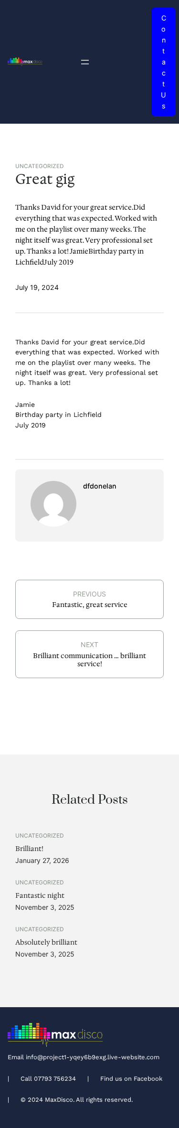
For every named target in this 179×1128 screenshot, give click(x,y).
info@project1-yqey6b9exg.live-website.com (92, 1057)
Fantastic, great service (89, 604)
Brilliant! (29, 849)
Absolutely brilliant (46, 942)
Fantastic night (39, 896)
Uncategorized (39, 166)
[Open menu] (85, 62)
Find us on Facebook (131, 1078)
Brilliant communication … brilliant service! (89, 660)
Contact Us (163, 62)
